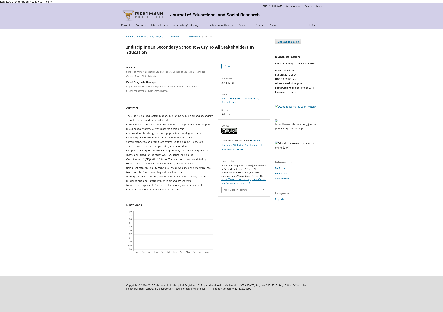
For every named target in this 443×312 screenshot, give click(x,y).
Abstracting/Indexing (185, 25)
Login (319, 6)
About (273, 25)
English (279, 199)
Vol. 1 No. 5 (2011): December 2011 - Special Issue (175, 36)
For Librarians (282, 178)
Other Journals (293, 6)
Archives (141, 25)
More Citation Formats (235, 189)
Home (129, 36)
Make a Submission (288, 41)
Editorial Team (159, 25)
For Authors (281, 173)
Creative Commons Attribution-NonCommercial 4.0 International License (243, 145)
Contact (259, 25)
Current (125, 25)
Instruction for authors (217, 25)
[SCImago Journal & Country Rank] (295, 106)
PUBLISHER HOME (272, 6)
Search (315, 25)
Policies (243, 25)
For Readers (281, 168)
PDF (228, 66)
